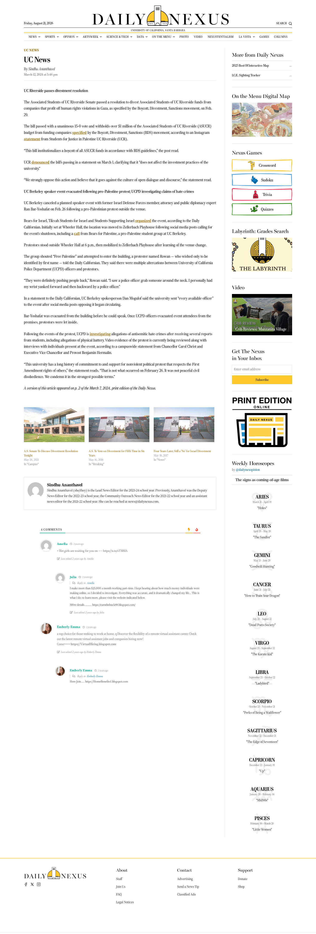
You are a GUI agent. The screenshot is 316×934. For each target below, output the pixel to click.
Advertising (185, 879)
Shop (241, 887)
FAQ (119, 894)
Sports (50, 36)
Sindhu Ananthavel (42, 69)
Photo (184, 36)
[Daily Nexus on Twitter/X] (32, 884)
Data (140, 36)
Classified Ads (186, 894)
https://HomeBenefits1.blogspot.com (106, 681)
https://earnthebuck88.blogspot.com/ (113, 604)
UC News (31, 50)
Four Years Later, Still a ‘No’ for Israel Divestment (182, 451)
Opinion (69, 36)
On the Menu (161, 36)
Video (198, 36)
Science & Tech (117, 36)
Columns (280, 36)
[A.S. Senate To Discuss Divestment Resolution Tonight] (54, 424)
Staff (119, 879)
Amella (90, 583)
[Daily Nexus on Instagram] (39, 884)
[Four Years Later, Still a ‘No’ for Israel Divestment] (184, 424)
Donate (242, 879)
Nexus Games (247, 152)
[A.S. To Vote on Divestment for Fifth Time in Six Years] (119, 424)
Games (264, 36)
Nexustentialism (221, 36)
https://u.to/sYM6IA (115, 551)
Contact (184, 870)
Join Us (120, 887)
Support (245, 870)
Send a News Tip (188, 887)
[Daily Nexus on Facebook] (26, 884)
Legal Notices (125, 902)
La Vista (245, 36)
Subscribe (262, 380)
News (33, 36)
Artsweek (90, 36)
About (121, 870)
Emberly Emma (95, 676)
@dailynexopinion (248, 470)
